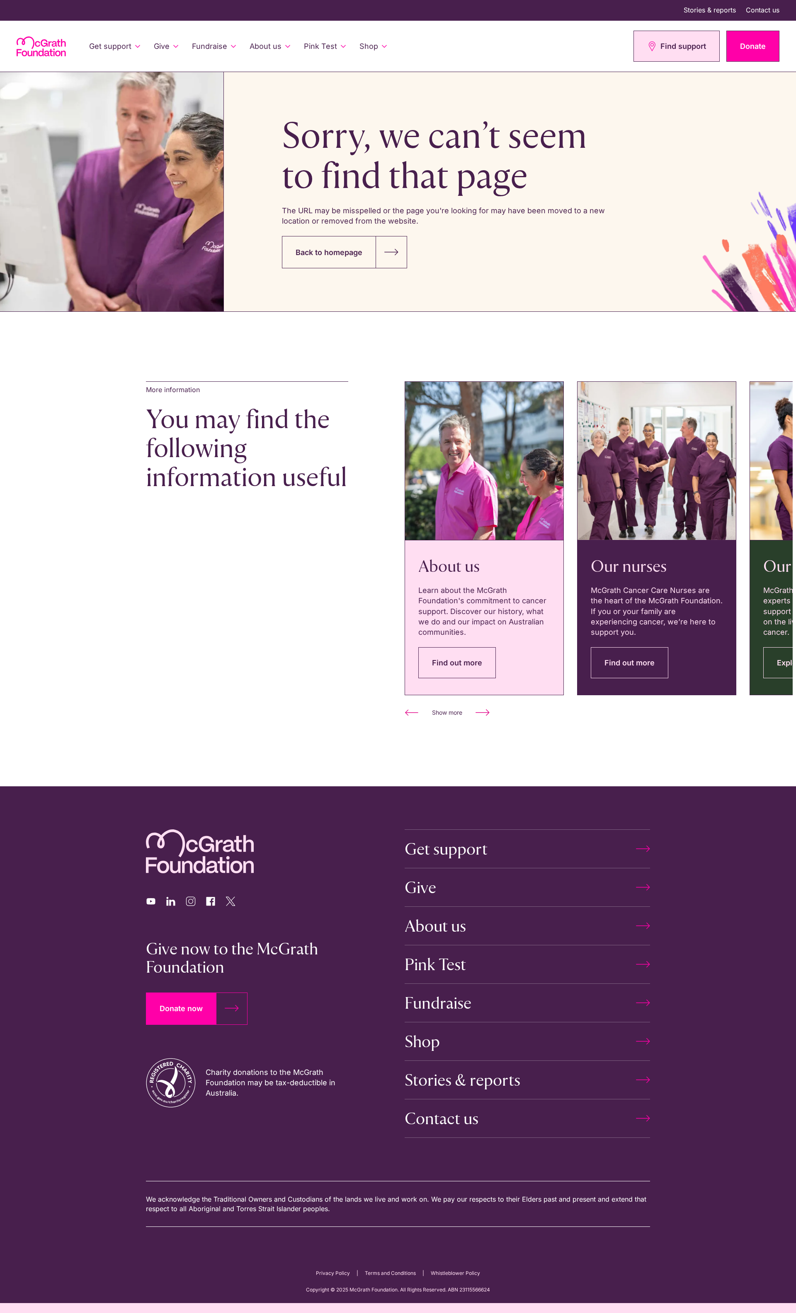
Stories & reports (710, 10)
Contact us (762, 10)
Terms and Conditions (390, 1273)
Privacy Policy (333, 1273)
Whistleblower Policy (455, 1273)
